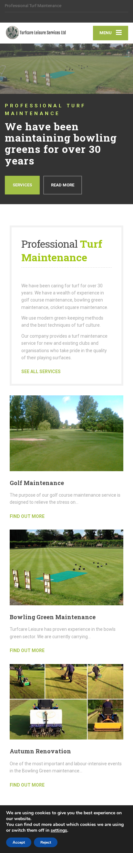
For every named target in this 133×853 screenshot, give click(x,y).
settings (59, 830)
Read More (62, 185)
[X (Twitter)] (15, 17)
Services (22, 185)
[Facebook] (8, 17)
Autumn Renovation (40, 751)
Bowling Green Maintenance (53, 617)
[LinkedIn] (22, 17)
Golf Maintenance (37, 483)
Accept (19, 842)
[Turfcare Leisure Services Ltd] (35, 33)
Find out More (27, 516)
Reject (45, 842)
